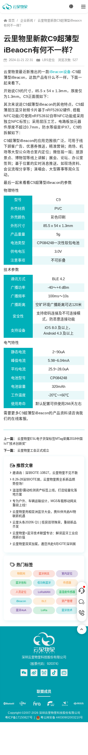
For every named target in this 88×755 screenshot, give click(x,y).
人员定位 (21, 592)
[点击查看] (34, 672)
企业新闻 (26, 20)
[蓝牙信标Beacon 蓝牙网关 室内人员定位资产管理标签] (14, 6)
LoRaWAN (44, 592)
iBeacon (21, 601)
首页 (11, 20)
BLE (44, 601)
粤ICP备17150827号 (19, 717)
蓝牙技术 (67, 610)
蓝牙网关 (44, 573)
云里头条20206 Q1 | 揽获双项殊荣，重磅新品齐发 (44, 524)
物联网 (21, 573)
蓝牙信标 (21, 582)
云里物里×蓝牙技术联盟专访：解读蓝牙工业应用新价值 (45, 535)
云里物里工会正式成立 (33, 450)
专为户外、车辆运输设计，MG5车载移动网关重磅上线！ (44, 503)
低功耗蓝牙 (44, 582)
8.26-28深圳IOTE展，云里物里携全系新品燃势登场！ (43, 481)
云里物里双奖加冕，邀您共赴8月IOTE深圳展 (44, 544)
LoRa (44, 610)
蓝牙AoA (21, 610)
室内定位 (67, 573)
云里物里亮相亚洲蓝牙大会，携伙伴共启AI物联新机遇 (44, 514)
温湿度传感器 (67, 592)
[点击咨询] (82, 591)
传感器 (67, 582)
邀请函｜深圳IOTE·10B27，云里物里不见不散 (45, 473)
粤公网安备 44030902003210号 (61, 717)
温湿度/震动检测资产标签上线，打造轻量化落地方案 (44, 492)
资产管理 (67, 601)
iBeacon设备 (60, 72)
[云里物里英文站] (71, 6)
